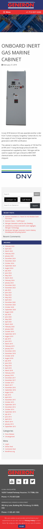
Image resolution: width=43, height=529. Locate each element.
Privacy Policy (30, 520)
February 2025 (9, 254)
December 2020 (10, 302)
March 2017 (9, 385)
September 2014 (10, 412)
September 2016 (10, 390)
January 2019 (9, 348)
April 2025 (8, 249)
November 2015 (10, 400)
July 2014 (8, 414)
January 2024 (9, 283)
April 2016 (8, 397)
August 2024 (9, 268)
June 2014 (8, 417)
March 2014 (9, 422)
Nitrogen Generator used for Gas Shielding (19, 223)
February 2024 (9, 280)
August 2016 (9, 392)
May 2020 (8, 319)
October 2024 (9, 263)
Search (36, 194)
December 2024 (10, 258)
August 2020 (9, 312)
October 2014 (9, 409)
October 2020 (9, 307)
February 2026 (9, 246)
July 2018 (8, 361)
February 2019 (9, 346)
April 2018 (8, 368)
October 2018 (9, 356)
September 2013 (10, 426)
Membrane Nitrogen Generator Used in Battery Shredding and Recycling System (20, 231)
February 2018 (9, 373)
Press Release (9, 434)
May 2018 (8, 366)
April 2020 (8, 322)
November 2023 (10, 288)
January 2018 (9, 375)
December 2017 (10, 378)
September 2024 (10, 266)
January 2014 (9, 424)
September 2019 (10, 334)
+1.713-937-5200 (33, 12)
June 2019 (8, 341)
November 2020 (10, 305)
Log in (7, 444)
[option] (21, 23)
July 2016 (8, 395)
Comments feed (10, 449)
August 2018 (9, 358)
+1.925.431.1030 (13, 512)
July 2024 (8, 271)
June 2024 (8, 273)
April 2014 (8, 419)
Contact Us (11, 199)
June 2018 (8, 363)
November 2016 (10, 387)
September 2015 (10, 405)
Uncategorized (9, 436)
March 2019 (9, 344)
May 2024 (8, 275)
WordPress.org (10, 451)
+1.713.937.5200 (13, 497)
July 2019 (8, 339)
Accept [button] (21, 526)
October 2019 (9, 331)
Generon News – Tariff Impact (15, 221)
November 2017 (10, 380)
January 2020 (9, 329)
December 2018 (10, 351)
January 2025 (9, 256)
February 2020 (9, 327)
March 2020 (9, 324)
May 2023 (8, 295)
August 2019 (9, 336)
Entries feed (9, 447)
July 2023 (8, 290)
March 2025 (9, 251)
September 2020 (10, 310)
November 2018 (10, 353)
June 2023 (8, 292)
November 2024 (10, 261)
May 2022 (8, 297)
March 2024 (9, 278)
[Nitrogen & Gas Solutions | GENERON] (21, 5)
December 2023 (10, 285)
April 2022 (8, 300)
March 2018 (9, 370)
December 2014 (10, 407)
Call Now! (26, 199)
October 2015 (9, 402)
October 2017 (9, 383)
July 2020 (8, 314)
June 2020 (8, 317)
